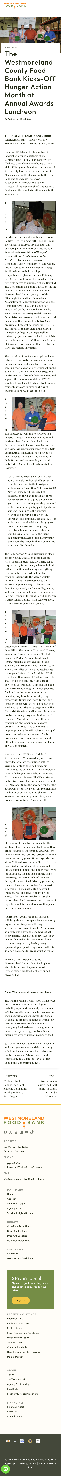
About (10, 1374)
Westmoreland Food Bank (19, 119)
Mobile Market (15, 1356)
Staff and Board (16, 1379)
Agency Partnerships (19, 1384)
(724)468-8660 (12, 1163)
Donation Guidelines (18, 1240)
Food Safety (14, 1388)
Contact (11, 1198)
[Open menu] (54, 6)
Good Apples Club (17, 1230)
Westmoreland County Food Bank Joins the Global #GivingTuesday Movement (46, 1086)
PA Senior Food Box (18, 1323)
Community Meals (17, 1347)
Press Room (11, 47)
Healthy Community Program (23, 1351)
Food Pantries (15, 1318)
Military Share (15, 1328)
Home (10, 1193)
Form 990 (12, 1411)
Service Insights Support (20, 1213)
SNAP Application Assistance (23, 1332)
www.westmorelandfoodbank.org (23, 970)
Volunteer (12, 1253)
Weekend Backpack (18, 1337)
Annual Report (15, 1416)
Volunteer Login (16, 1203)
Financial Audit (15, 1406)
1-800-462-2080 (33, 1167)
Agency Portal (15, 1208)
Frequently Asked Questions (22, 1393)
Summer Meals (15, 1342)
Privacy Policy (28, 1463)
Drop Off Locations (18, 1235)
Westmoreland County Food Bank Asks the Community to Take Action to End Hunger (15, 1086)
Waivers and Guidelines (20, 1258)
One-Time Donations (19, 1226)
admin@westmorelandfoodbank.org (24, 1179)
